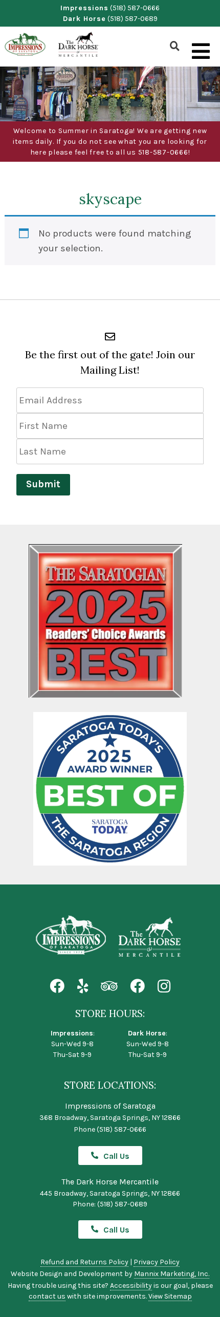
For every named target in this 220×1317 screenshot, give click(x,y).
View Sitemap (170, 1296)
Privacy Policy (157, 1262)
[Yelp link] (82, 986)
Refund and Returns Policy (84, 1262)
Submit (43, 484)
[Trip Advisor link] (109, 986)
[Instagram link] (164, 986)
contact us (47, 1296)
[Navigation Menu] (201, 51)
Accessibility (131, 1285)
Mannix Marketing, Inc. (171, 1273)
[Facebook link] (57, 986)
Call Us (116, 1156)
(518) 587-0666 (135, 8)
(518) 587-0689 (132, 18)
